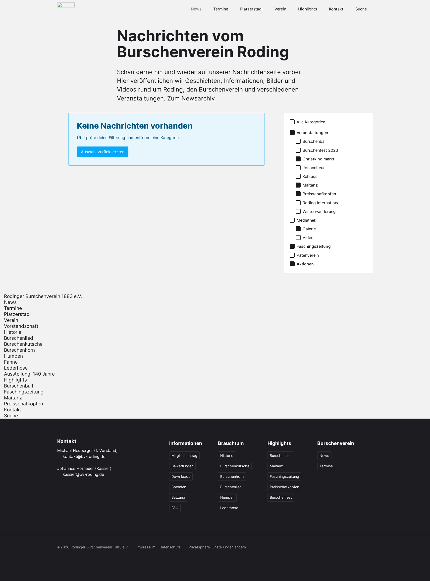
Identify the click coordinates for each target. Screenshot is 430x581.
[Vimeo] (358, 547)
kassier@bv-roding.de (83, 474)
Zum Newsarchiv (191, 98)
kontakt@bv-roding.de (84, 456)
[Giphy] (369, 547)
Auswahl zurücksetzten (102, 151)
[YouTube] (347, 547)
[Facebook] (314, 547)
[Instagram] (325, 547)
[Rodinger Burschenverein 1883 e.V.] (66, 8)
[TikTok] (336, 547)
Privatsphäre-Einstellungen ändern (217, 547)
